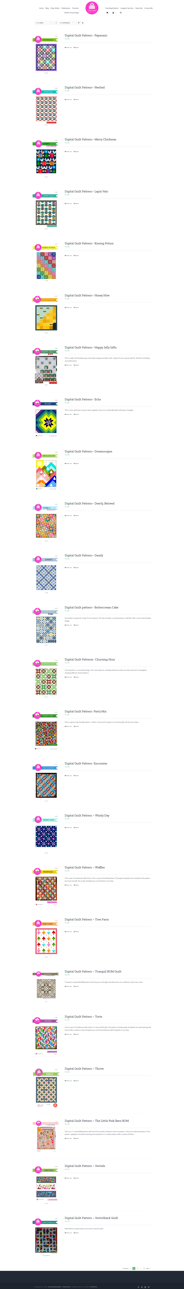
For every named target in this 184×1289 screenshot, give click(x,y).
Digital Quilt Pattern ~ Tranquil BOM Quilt (93, 971)
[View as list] (82, 23)
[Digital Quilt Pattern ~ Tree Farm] (46, 938)
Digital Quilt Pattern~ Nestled (85, 87)
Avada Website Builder (54, 1287)
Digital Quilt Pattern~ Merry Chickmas (90, 139)
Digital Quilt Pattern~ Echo (83, 399)
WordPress (94, 1287)
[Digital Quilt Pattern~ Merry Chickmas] (46, 158)
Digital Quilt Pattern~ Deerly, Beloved (89, 503)
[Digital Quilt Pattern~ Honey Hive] (46, 314)
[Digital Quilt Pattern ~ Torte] (46, 1036)
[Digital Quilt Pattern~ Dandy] (46, 574)
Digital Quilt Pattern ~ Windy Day (87, 815)
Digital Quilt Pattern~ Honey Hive (87, 295)
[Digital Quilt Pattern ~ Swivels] (46, 1185)
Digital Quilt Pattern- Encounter (86, 763)
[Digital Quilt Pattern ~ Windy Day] (46, 834)
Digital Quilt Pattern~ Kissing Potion (89, 243)
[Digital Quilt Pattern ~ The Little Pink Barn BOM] (46, 1136)
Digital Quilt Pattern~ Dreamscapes (88, 451)
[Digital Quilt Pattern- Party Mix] (46, 730)
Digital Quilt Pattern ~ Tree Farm (87, 919)
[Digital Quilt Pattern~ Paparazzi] (46, 54)
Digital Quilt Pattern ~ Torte (83, 1016)
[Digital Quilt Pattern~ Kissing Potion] (46, 262)
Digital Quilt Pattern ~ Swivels (85, 1166)
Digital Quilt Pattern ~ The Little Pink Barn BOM (97, 1121)
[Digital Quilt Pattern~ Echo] (46, 418)
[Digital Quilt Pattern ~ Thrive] (46, 1088)
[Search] (120, 13)
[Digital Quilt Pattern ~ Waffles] (46, 886)
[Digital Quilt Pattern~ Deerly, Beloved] (46, 522)
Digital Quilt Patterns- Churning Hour (90, 659)
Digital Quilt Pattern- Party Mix (85, 711)
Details (77, 47)
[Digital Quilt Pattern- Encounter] (46, 782)
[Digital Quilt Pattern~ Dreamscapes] (46, 470)
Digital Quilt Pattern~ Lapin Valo (86, 191)
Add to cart (69, 47)
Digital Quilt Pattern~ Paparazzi (86, 35)
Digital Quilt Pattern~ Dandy (84, 555)
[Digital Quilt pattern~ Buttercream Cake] (46, 626)
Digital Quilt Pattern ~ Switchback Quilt (91, 1218)
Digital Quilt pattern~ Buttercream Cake (91, 607)
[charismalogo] (92, 2)
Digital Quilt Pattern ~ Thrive (84, 1068)
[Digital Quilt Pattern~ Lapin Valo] (46, 210)
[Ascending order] (56, 23)
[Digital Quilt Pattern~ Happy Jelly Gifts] (46, 366)
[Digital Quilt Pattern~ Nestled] (46, 106)
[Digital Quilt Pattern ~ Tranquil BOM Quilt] (46, 987)
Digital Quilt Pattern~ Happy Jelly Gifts (91, 347)
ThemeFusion (67, 1287)
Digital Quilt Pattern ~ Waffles (85, 867)
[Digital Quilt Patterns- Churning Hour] (46, 678)
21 (144, 1268)
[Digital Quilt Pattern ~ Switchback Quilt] (46, 1237)
